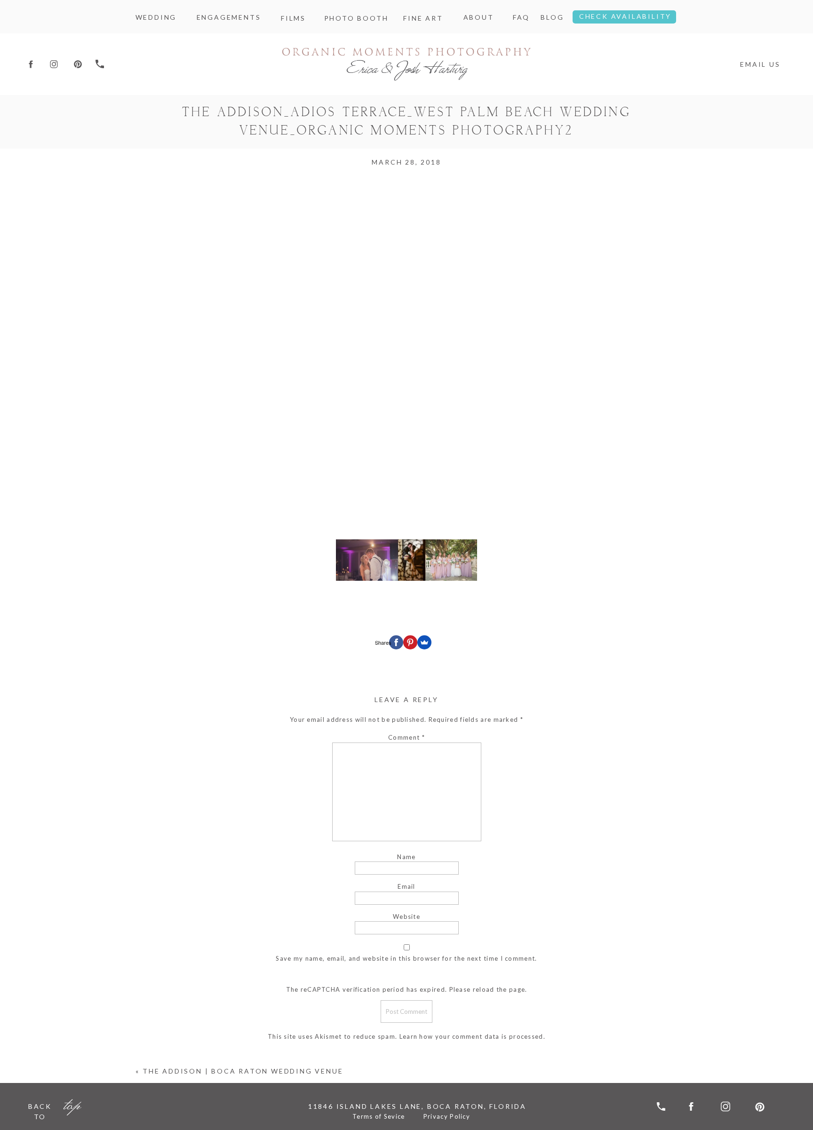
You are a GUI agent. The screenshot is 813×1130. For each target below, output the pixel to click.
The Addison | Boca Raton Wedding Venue (243, 1071)
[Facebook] (396, 642)
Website (406, 916)
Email (406, 886)
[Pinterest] (410, 642)
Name (406, 857)
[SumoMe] (424, 642)
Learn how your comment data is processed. (472, 1036)
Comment (406, 737)
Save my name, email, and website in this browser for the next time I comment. (406, 958)
